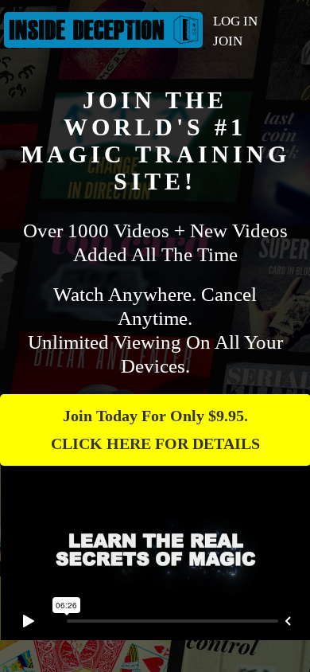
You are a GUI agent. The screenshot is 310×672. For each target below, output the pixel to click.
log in (235, 21)
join (227, 41)
